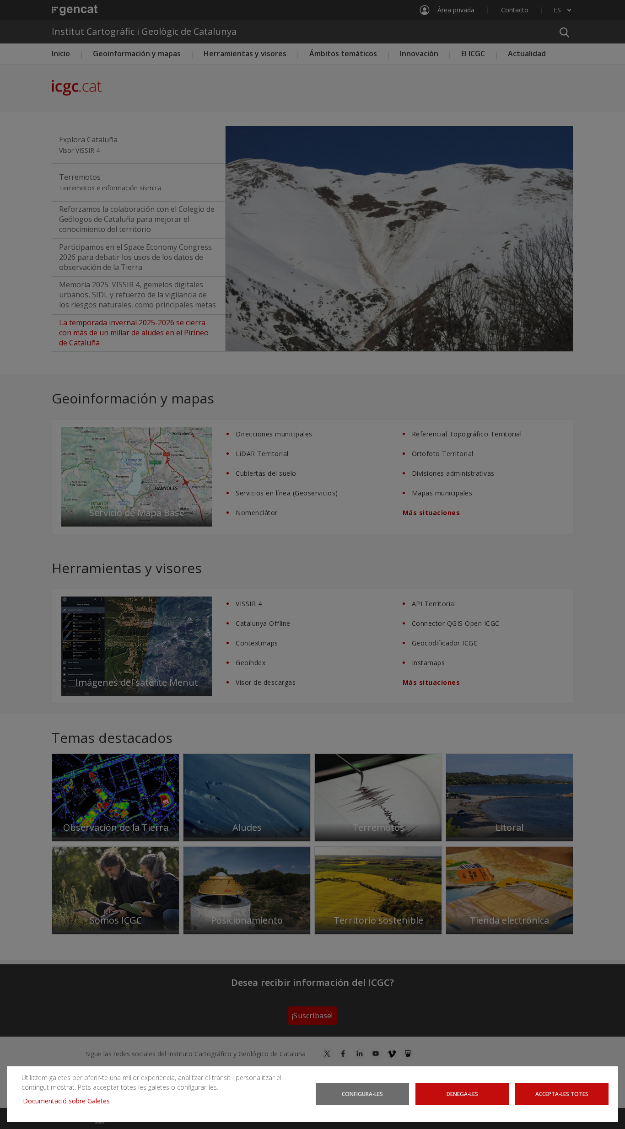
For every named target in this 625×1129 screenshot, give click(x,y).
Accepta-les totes (561, 1093)
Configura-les (362, 1093)
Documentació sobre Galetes (70, 1101)
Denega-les (462, 1093)
